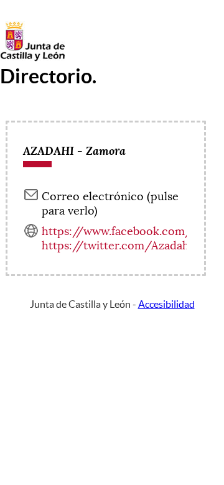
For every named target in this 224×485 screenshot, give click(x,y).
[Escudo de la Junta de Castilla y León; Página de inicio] (32, 58)
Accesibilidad (166, 304)
